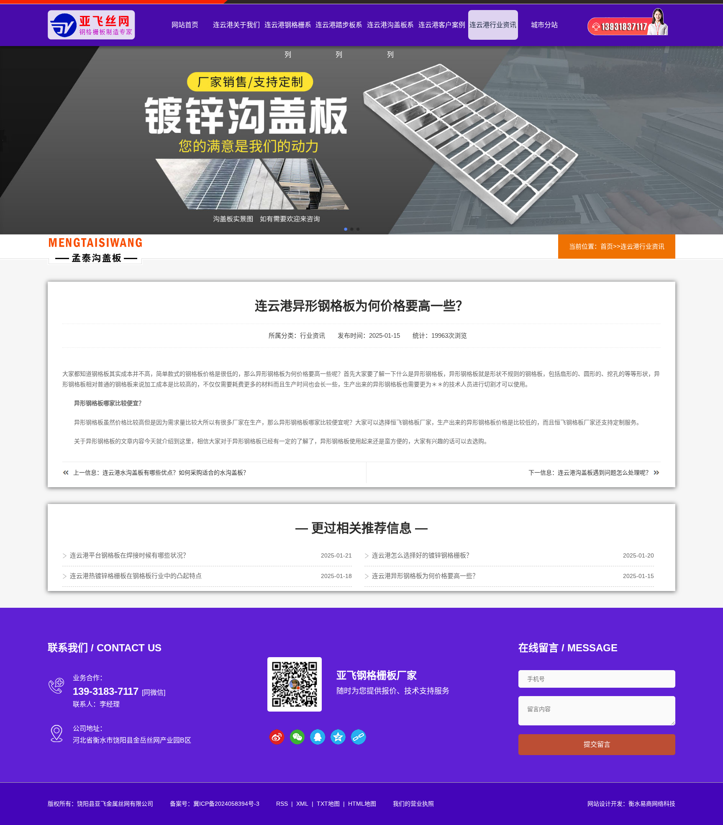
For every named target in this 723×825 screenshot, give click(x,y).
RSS (282, 803)
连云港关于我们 (236, 24)
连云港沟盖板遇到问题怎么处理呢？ (604, 472)
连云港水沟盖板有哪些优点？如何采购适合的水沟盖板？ (176, 472)
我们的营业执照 (413, 803)
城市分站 (544, 24)
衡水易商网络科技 (651, 803)
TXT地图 (328, 803)
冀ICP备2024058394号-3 (226, 803)
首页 (606, 246)
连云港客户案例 (441, 24)
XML (302, 803)
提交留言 (597, 744)
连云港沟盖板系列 (390, 39)
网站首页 (185, 24)
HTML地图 (362, 803)
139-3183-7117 (105, 691)
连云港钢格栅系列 (287, 39)
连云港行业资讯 (492, 24)
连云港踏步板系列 (338, 39)
